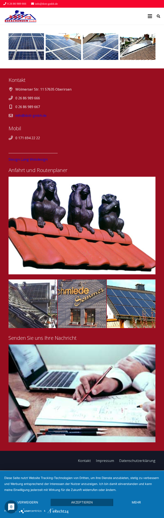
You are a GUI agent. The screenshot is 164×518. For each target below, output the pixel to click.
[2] (63, 46)
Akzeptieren (82, 502)
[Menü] (150, 16)
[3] (100, 46)
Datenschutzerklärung (137, 460)
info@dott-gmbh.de (31, 115)
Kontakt (84, 460)
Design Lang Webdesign (28, 159)
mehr (136, 502)
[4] (137, 46)
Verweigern (27, 502)
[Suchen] (158, 16)
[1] (26, 46)
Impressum (105, 460)
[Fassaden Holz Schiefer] (82, 303)
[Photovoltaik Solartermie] (131, 303)
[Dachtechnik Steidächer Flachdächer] (33, 303)
